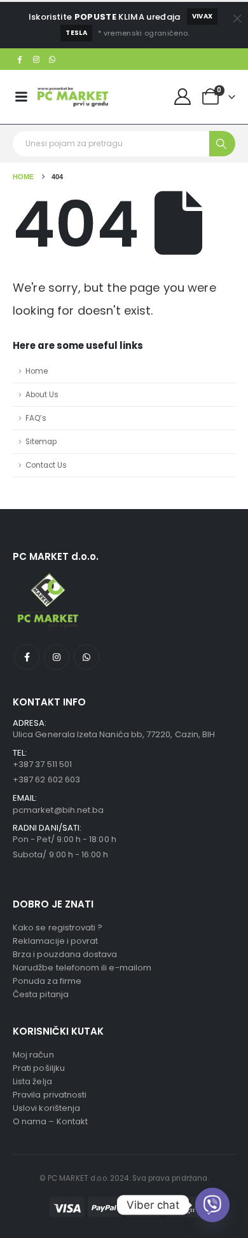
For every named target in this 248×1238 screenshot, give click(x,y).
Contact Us (46, 465)
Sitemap (41, 442)
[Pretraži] (222, 143)
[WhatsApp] (52, 59)
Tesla (76, 32)
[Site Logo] (73, 97)
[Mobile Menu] (21, 97)
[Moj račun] (183, 96)
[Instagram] (36, 59)
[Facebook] (19, 59)
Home (36, 371)
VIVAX (202, 16)
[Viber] (212, 1205)
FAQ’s (35, 418)
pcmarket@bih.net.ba (58, 810)
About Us (42, 395)
